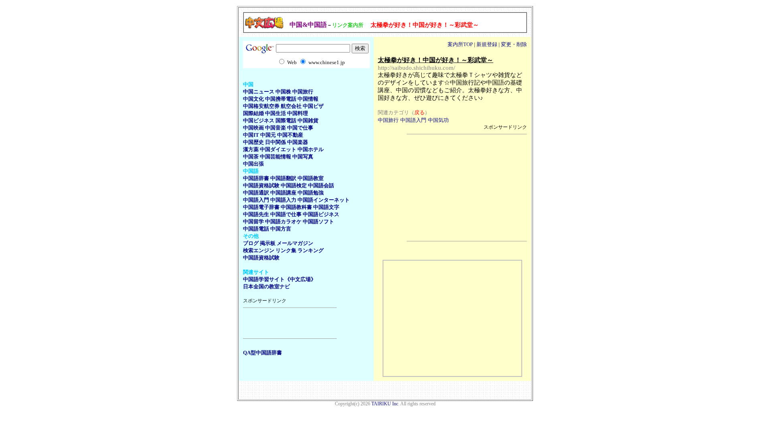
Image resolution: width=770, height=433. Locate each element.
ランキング (311, 250)
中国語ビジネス (321, 214)
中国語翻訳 (283, 178)
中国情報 (308, 99)
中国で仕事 (300, 128)
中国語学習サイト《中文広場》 (279, 279)
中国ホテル (311, 149)
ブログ (251, 243)
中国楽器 (297, 142)
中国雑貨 (308, 120)
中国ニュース (258, 92)
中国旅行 (302, 92)
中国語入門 (256, 200)
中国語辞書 (256, 178)
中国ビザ (313, 106)
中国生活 (275, 113)
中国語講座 (283, 193)
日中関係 (275, 142)
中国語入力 (283, 200)
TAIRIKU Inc (384, 404)
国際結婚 (253, 113)
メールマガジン (295, 243)
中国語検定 (294, 185)
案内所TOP (460, 44)
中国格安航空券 (261, 106)
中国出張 (253, 164)
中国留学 (253, 222)
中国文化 (253, 99)
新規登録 (486, 44)
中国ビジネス (258, 120)
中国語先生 (256, 214)
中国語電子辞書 (261, 207)
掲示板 (268, 243)
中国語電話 (256, 229)
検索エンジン (258, 250)
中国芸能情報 (275, 157)
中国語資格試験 (261, 185)
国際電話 (286, 120)
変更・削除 (514, 44)
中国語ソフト (318, 222)
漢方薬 (251, 149)
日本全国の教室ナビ (266, 286)
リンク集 (286, 250)
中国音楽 (275, 128)
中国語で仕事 (286, 214)
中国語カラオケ (283, 222)
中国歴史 (253, 142)
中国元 (268, 135)
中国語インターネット (324, 200)
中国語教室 (311, 178)
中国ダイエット (278, 149)
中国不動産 (290, 135)
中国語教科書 (296, 207)
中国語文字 (326, 207)
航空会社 (291, 106)
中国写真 (302, 157)
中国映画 (253, 128)
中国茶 (251, 157)
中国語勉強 (311, 193)
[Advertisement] (290, 323)
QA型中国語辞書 (262, 353)
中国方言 (280, 229)
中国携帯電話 (280, 99)
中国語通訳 (256, 193)
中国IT (251, 135)
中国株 (283, 92)
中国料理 (297, 113)
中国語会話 (321, 185)
